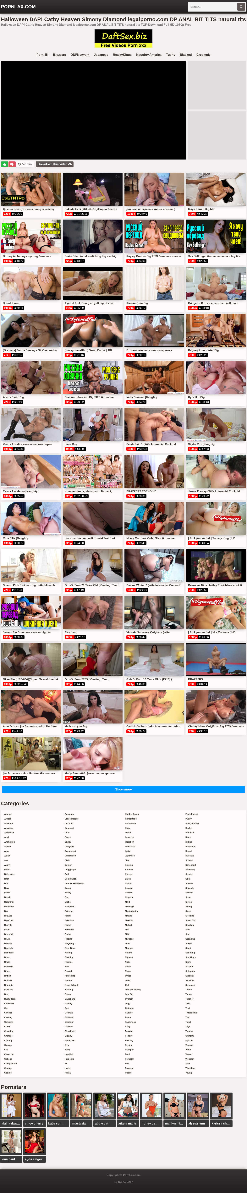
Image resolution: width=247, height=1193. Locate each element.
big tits (8, 925)
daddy (68, 842)
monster (129, 948)
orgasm (129, 999)
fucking (69, 989)
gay (67, 1008)
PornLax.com (18, 6)
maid (127, 902)
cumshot (69, 828)
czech (68, 837)
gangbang (70, 999)
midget (128, 925)
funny (68, 994)
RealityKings (122, 54)
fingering (69, 943)
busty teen (10, 999)
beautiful (9, 902)
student (189, 976)
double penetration (74, 883)
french (68, 980)
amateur (8, 823)
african (8, 819)
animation (9, 842)
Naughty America (149, 54)
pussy (188, 819)
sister (188, 897)
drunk (68, 888)
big (6, 911)
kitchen (129, 869)
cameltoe (9, 1003)
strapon (189, 966)
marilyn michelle (175, 1123)
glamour (69, 1022)
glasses (69, 1026)
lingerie (129, 897)
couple (8, 1073)
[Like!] (4, 164)
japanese (130, 856)
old (127, 985)
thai (187, 1008)
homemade (131, 819)
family (68, 925)
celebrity (8, 1022)
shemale (189, 888)
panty (128, 1017)
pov (127, 1063)
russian (189, 856)
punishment (191, 814)
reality (188, 828)
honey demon (152, 1123)
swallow (189, 980)
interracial (130, 846)
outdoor (129, 1008)
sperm (188, 943)
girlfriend (69, 1017)
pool (127, 1054)
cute (67, 832)
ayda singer (33, 1159)
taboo (188, 989)
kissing (129, 865)
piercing (129, 1040)
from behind (71, 985)
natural (128, 953)
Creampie (203, 54)
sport (188, 948)
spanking (190, 939)
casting (8, 1017)
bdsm (7, 892)
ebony (68, 892)
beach (7, 897)
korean (128, 874)
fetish (68, 934)
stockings (190, 957)
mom (127, 943)
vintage (189, 1045)
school (189, 860)
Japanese (101, 54)
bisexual (8, 934)
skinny (188, 906)
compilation (10, 1063)
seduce (189, 874)
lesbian (129, 888)
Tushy (170, 54)
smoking (190, 925)
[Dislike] (12, 164)
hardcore (69, 1059)
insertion (129, 842)
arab (6, 851)
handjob (69, 1054)
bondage (9, 953)
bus (6, 994)
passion (129, 1031)
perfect (128, 1036)
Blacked (186, 54)
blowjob (8, 948)
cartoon (8, 1013)
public (128, 1073)
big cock (9, 920)
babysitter (9, 874)
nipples (129, 957)
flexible (69, 962)
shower (189, 892)
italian (128, 851)
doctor (68, 865)
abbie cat (101, 1123)
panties (129, 1013)
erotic (68, 902)
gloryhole (70, 1031)
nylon (128, 971)
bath (6, 879)
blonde (8, 943)
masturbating (132, 911)
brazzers (8, 966)
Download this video (53, 164)
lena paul (8, 1159)
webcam (189, 1059)
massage (129, 906)
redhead (190, 832)
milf (127, 929)
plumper (129, 1049)
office (128, 976)
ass (6, 860)
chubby (8, 1040)
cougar (8, 1068)
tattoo (188, 994)
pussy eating (192, 823)
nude (127, 962)
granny (68, 1036)
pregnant (129, 1068)
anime (7, 846)
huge (127, 828)
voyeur (188, 1054)
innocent (129, 837)
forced (68, 971)
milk (127, 934)
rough (188, 851)
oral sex (129, 994)
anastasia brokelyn (82, 1123)
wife (187, 1063)
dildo (67, 860)
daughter (69, 846)
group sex (70, 1040)
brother (8, 980)
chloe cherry (34, 1123)
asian (7, 856)
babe (6, 869)
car (6, 1008)
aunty (7, 865)
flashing (69, 957)
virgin (188, 1049)
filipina (68, 939)
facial (68, 916)
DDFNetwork (80, 54)
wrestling (190, 1068)
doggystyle (70, 869)
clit (6, 1049)
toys (187, 1026)
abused (8, 814)
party (127, 1026)
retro (188, 837)
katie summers (58, 1123)
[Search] (241, 7)
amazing (8, 828)
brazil (7, 962)
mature (128, 916)
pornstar (129, 1059)
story (188, 962)
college (8, 1059)
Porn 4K (42, 54)
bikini (7, 929)
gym (67, 1045)
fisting (68, 953)
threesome (191, 1013)
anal (6, 837)
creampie (69, 814)
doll (67, 874)
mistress (129, 939)
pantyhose (130, 1022)
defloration (70, 856)
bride (7, 971)
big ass (8, 916)
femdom (69, 929)
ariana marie (127, 1123)
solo (187, 929)
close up (9, 1054)
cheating (9, 1031)
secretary (190, 869)
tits (187, 1017)
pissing (129, 1045)
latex (128, 879)
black (7, 939)
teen (187, 1003)
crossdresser (71, 819)
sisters (188, 902)
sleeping (189, 916)
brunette (8, 985)
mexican (129, 920)
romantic (190, 846)
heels (67, 1068)
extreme (69, 911)
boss (6, 957)
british (7, 976)
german (69, 1013)
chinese (8, 1036)
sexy (187, 879)
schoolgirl (190, 865)
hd (66, 1063)
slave (188, 911)
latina (128, 883)
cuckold (69, 823)
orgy (127, 1003)
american (9, 832)
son (187, 934)
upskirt (189, 1040)
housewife (130, 823)
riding (188, 842)
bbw (6, 888)
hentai (68, 1073)
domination (71, 879)
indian (128, 832)
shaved (189, 883)
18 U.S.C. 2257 (123, 1181)
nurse (128, 966)
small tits (190, 920)
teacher (189, 999)
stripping (190, 971)
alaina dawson (12, 1123)
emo (67, 897)
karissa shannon (222, 1123)
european (69, 906)
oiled (127, 980)
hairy (67, 1049)
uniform (189, 1036)
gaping (68, 1003)
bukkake (8, 989)
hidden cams (132, 814)
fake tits (69, 920)
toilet (188, 1022)
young (188, 1073)
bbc (6, 883)
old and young (133, 989)
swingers (190, 985)
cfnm (7, 1026)
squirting (190, 953)
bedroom (9, 906)
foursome (70, 976)
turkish (189, 1031)
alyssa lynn (196, 1123)
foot (67, 966)
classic (8, 1045)
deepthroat (70, 851)
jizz (127, 860)
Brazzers (59, 54)
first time (70, 948)
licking (129, 892)
